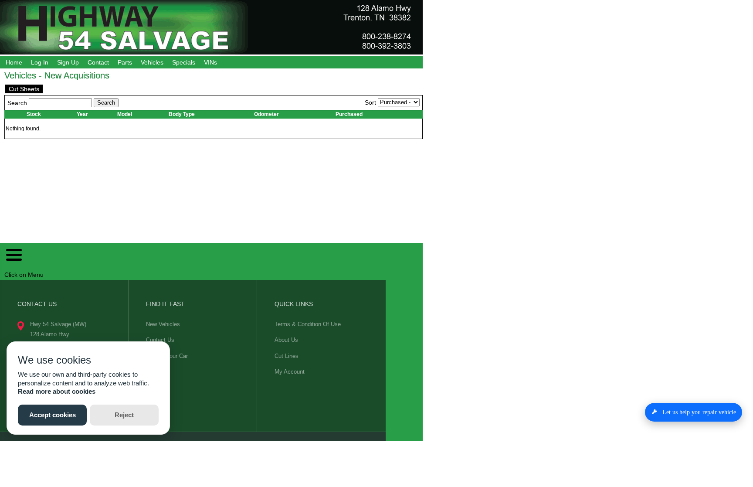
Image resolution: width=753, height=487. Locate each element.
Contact (98, 62)
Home (14, 62)
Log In (39, 62)
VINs (210, 62)
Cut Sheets (24, 88)
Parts (125, 62)
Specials (183, 62)
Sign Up (68, 62)
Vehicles (152, 62)
